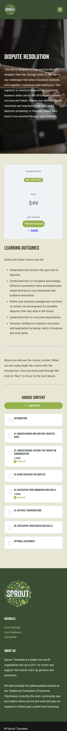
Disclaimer (10, 637)
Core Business (12, 632)
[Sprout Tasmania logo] (10, 9)
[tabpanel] (33, 312)
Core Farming (12, 627)
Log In (34, 230)
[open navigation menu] (60, 9)
